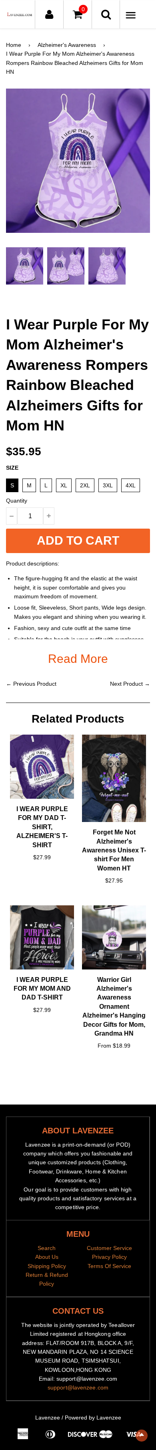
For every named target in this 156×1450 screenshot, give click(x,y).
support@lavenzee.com (78, 1387)
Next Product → (130, 684)
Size (12, 467)
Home (13, 45)
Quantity (16, 500)
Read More (78, 658)
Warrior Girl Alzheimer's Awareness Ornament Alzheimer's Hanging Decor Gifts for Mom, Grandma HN (114, 1006)
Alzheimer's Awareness (67, 45)
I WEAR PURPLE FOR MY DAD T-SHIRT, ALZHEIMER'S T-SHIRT (42, 827)
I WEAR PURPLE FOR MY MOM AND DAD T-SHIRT (42, 988)
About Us (46, 1257)
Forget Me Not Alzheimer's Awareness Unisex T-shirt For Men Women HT (114, 850)
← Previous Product (31, 684)
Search (47, 1248)
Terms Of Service (109, 1266)
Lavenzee (47, 1417)
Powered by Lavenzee (93, 1417)
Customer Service (109, 1248)
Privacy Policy (109, 1257)
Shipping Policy (47, 1266)
